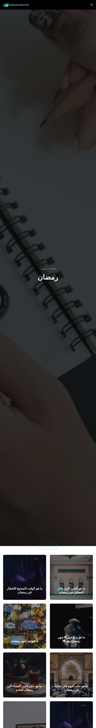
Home (53, 269)
